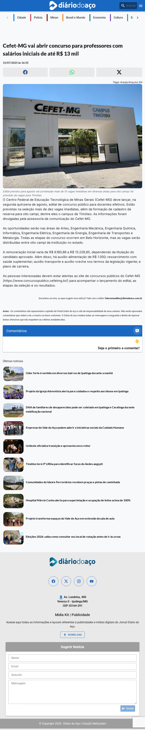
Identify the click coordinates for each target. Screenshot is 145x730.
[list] (72, 344)
